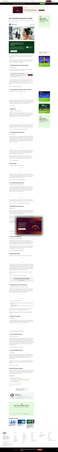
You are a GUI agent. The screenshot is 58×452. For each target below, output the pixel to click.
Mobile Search (24, 436)
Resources (28, 1)
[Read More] (44, 94)
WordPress (15, 441)
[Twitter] (9, 441)
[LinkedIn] (5, 441)
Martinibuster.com (24, 395)
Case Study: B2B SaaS (42, 435)
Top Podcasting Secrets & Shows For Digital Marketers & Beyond (20, 379)
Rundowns (32, 435)
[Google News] (3, 441)
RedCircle (24, 179)
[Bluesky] (3, 443)
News (14, 434)
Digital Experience (16, 440)
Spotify (16, 86)
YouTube (19, 86)
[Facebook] (8, 441)
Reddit (23, 442)
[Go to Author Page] (10, 25)
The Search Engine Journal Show (15, 381)
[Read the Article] (12, 422)
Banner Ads (41, 436)
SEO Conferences (33, 441)
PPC (23, 440)
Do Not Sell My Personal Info (51, 440)
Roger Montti (14, 24)
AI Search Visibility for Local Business (43, 112)
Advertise (39, 1)
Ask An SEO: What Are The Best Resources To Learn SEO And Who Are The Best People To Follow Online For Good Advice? (30, 426)
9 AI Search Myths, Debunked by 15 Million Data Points (43, 99)
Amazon (20, 129)
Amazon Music (22, 203)
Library (32, 436)
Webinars (32, 1)
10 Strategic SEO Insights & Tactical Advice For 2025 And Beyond (12, 425)
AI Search (13, 1)
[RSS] (8, 443)
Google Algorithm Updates (34, 440)
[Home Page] (7, 1)
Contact (49, 436)
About (48, 435)
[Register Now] (44, 59)
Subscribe (49, 434)
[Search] (54, 1)
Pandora (18, 250)
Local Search (24, 435)
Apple (14, 86)
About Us (36, 1)
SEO (16, 1)
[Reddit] (6, 443)
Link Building (24, 434)
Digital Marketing (24, 1)
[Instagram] (5, 443)
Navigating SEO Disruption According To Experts (21, 425)
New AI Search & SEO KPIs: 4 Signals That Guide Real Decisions (44, 64)
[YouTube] (6, 441)
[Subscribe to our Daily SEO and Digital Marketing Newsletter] (53, 1)
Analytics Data (24, 441)
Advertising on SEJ (42, 434)
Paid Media (19, 1)
